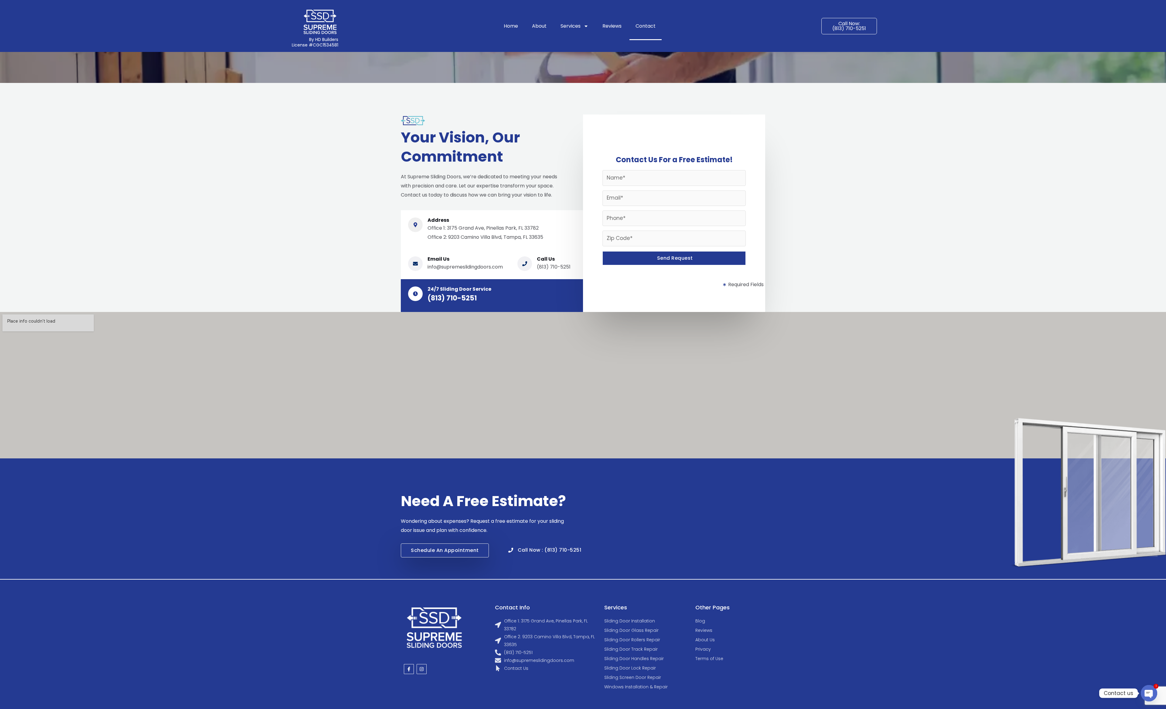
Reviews (612, 25)
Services (571, 25)
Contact (646, 25)
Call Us (546, 258)
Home (511, 25)
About (539, 25)
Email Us (438, 258)
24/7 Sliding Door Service (459, 289)
